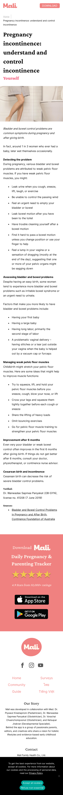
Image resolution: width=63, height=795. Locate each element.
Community (16, 685)
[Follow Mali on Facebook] (22, 667)
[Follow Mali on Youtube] (40, 667)
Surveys (46, 678)
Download (49, 5)
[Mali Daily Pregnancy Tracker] (21, 5)
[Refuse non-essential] (59, 776)
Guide (16, 691)
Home (6, 16)
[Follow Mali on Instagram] (31, 667)
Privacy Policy (36, 773)
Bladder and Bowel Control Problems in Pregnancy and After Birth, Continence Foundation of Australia (34, 514)
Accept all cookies (32, 783)
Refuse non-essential (32, 787)
